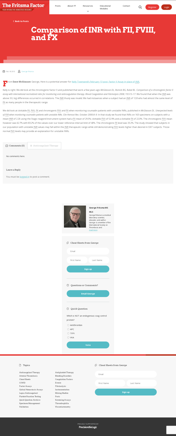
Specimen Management (29, 403)
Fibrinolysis (60, 386)
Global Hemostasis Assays (31, 390)
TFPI (72, 333)
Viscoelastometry (62, 407)
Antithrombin (76, 325)
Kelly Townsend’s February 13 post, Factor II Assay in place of (106, 81)
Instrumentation (62, 390)
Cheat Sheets (25, 379)
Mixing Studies (61, 393)
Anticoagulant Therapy (45, 145)
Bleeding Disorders (63, 376)
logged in (24, 176)
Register (152, 7)
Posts (58, 5)
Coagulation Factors (64, 379)
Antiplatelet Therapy (64, 372)
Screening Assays (63, 400)
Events (58, 383)
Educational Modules (105, 7)
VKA (72, 337)
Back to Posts (22, 21)
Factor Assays (25, 386)
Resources (88, 5)
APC (72, 329)
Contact (126, 5)
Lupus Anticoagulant (28, 393)
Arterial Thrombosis (28, 376)
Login (166, 7)
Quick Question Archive (29, 400)
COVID (22, 383)
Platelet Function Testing (30, 396)
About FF (72, 5)
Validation (23, 407)
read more (93, 230)
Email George (88, 293)
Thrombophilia (62, 403)
